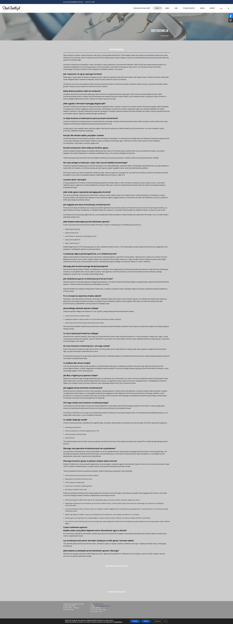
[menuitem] (142, 8)
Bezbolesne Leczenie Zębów (142, 8)
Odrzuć (146, 621)
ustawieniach (118, 622)
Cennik (167, 8)
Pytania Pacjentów (189, 8)
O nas (176, 8)
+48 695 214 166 (98, 604)
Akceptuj (135, 621)
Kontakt (212, 8)
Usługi (157, 8)
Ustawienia (157, 621)
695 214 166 (91, 2)
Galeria (202, 8)
